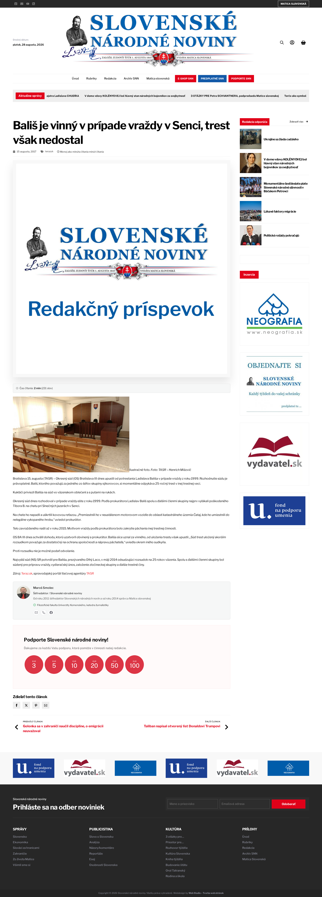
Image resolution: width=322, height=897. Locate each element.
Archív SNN (131, 78)
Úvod (75, 78)
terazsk (49, 151)
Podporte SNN (241, 78)
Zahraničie (20, 853)
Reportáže (96, 853)
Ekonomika (20, 842)
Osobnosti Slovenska (103, 865)
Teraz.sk (26, 573)
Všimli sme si (21, 865)
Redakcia (110, 78)
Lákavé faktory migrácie (280, 211)
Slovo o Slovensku (101, 836)
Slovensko (20, 836)
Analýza (94, 842)
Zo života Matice (23, 859)
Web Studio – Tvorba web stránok (206, 893)
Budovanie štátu (176, 865)
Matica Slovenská (293, 3)
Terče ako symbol (283, 95)
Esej (92, 859)
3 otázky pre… (175, 836)
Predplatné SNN (212, 78)
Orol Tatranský (175, 870)
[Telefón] (44, 613)
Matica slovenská (157, 78)
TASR (90, 573)
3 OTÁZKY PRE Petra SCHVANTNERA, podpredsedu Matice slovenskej (222, 95)
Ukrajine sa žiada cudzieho (281, 139)
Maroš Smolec (43, 588)
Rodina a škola (175, 876)
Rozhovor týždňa (176, 848)
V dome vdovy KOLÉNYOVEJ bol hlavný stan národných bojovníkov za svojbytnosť (122, 95)
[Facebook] (51, 613)
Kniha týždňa (174, 859)
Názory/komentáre (101, 848)
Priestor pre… (175, 842)
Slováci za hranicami (26, 848)
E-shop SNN (185, 78)
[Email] (36, 613)
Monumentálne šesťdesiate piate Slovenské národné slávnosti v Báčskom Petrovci (286, 187)
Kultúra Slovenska (178, 853)
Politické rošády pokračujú (281, 235)
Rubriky (91, 78)
